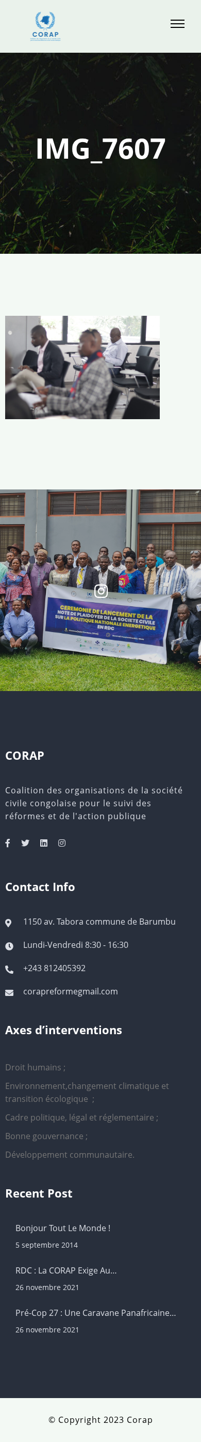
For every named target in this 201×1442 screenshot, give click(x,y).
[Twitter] (25, 843)
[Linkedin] (43, 843)
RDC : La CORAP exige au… (66, 1270)
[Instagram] (61, 843)
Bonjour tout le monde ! (62, 1228)
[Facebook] (7, 843)
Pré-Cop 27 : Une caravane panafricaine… (95, 1312)
